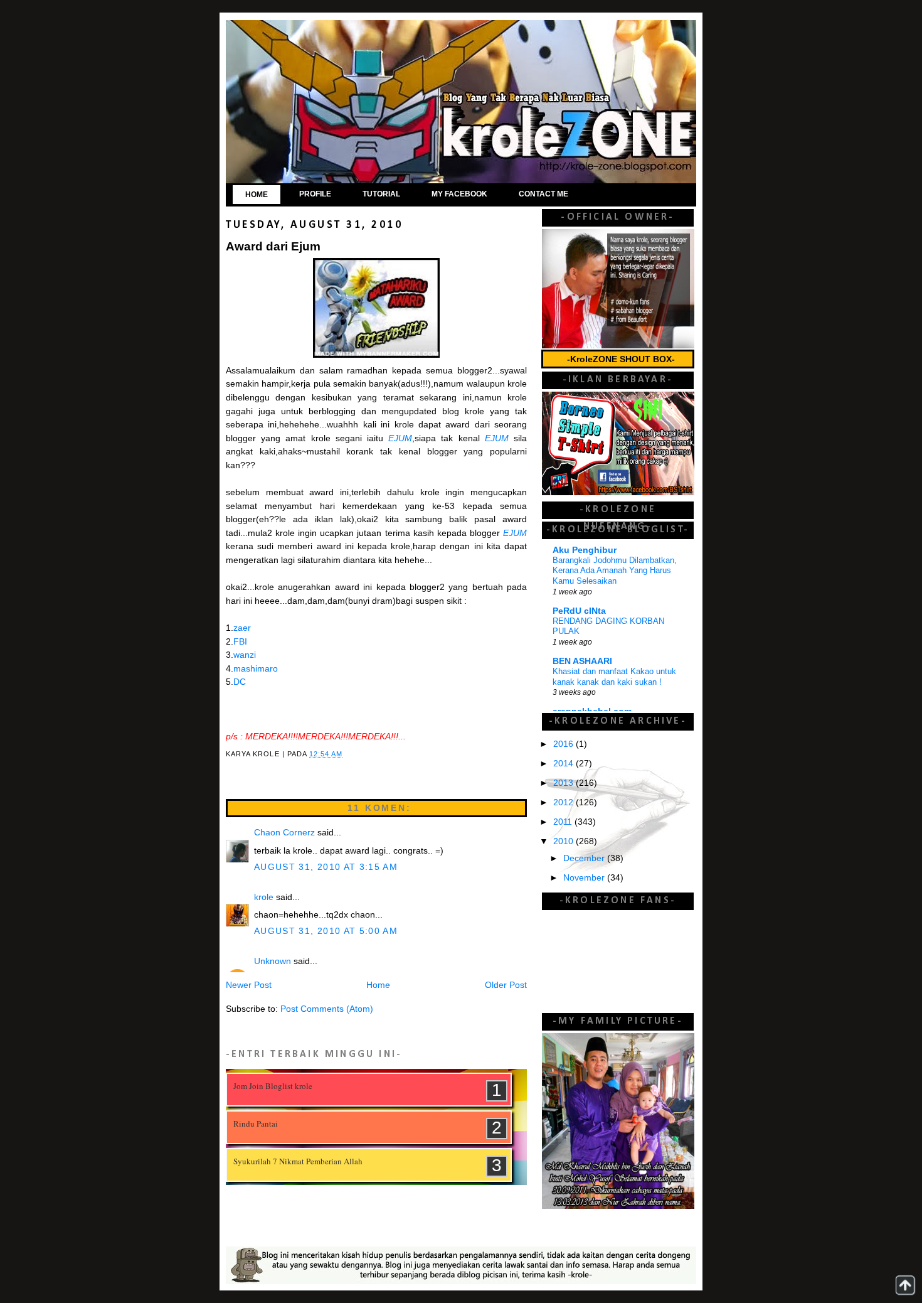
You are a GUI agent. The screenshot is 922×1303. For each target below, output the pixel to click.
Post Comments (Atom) (326, 1009)
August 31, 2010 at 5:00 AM (326, 931)
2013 (564, 783)
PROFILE (315, 194)
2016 (564, 744)
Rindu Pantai (255, 1123)
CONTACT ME (543, 194)
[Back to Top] (905, 1285)
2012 (564, 802)
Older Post (506, 985)
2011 (564, 822)
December (585, 858)
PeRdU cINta (579, 611)
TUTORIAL (381, 194)
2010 (564, 841)
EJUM (400, 438)
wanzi (244, 655)
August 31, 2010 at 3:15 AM (326, 867)
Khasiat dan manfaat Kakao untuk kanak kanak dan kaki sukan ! (614, 677)
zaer (242, 628)
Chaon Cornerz (284, 832)
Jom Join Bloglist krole (272, 1085)
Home (378, 985)
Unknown (272, 961)
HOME (256, 194)
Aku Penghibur (585, 550)
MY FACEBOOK (459, 194)
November (585, 877)
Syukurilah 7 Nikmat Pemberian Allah (298, 1161)
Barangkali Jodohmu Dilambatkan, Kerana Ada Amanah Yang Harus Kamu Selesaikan (615, 570)
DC (239, 682)
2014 (564, 763)
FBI (240, 641)
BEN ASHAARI (582, 661)
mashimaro (255, 668)
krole (263, 897)
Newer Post (249, 985)
